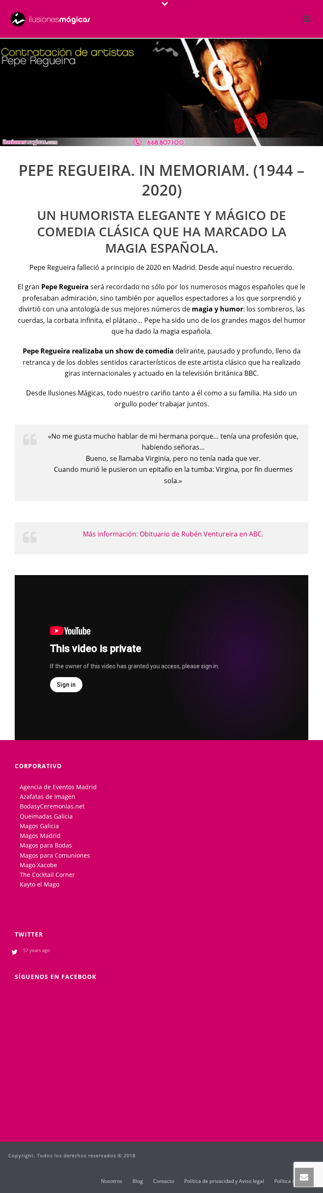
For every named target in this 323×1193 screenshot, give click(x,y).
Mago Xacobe (38, 865)
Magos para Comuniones (55, 855)
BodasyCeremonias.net (52, 806)
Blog (137, 1181)
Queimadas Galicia (46, 816)
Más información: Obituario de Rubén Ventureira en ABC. (173, 534)
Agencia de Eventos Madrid (58, 787)
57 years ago (36, 950)
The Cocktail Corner (47, 875)
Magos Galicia (39, 826)
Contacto (163, 1181)
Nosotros (111, 1181)
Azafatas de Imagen (47, 797)
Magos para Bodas (46, 845)
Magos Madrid (40, 836)
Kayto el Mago (39, 884)
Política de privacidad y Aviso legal (224, 1181)
